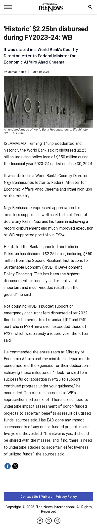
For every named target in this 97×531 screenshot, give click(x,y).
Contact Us (29, 496)
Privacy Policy (66, 496)
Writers (46, 496)
